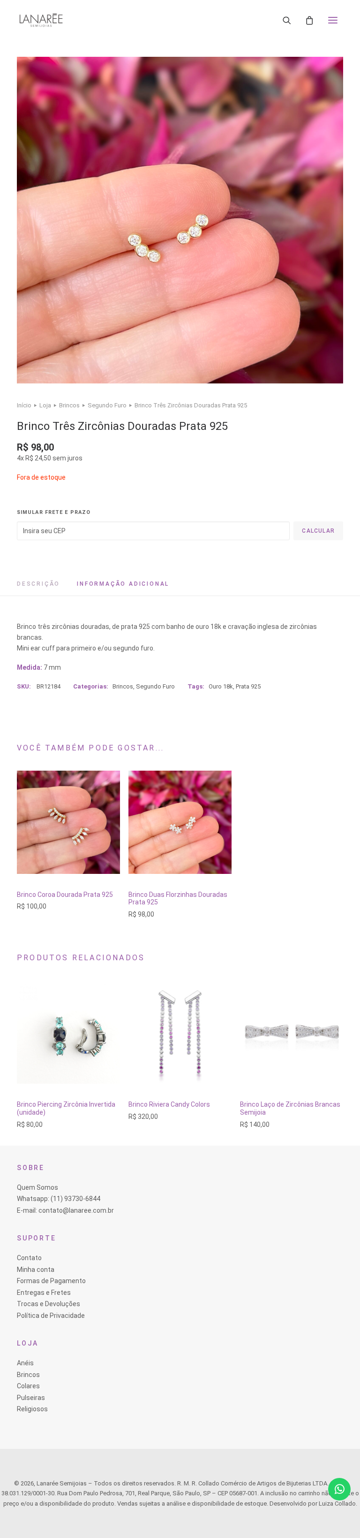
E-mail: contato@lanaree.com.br (65, 1210)
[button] (332, 20)
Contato (29, 1258)
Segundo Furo (107, 405)
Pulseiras (31, 1397)
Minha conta (35, 1269)
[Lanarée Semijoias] (41, 20)
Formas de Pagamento (51, 1281)
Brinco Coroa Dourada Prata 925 (65, 894)
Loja (45, 405)
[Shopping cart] (309, 20)
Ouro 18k (221, 686)
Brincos (69, 405)
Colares (28, 1386)
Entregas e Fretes (44, 1292)
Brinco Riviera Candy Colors (169, 1104)
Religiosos (32, 1409)
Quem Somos (37, 1187)
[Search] (287, 20)
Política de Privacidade (51, 1315)
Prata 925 (248, 686)
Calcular (318, 531)
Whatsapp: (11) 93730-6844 (58, 1198)
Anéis (25, 1363)
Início (24, 405)
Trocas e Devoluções (48, 1304)
